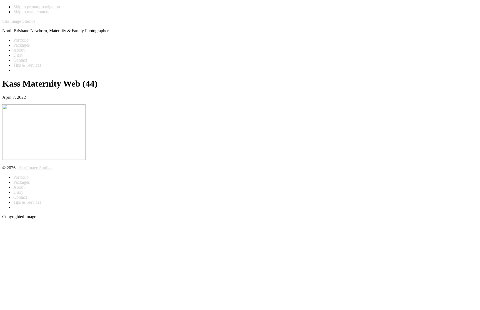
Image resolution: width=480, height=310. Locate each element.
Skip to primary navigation (36, 6)
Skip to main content (31, 11)
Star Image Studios (18, 21)
